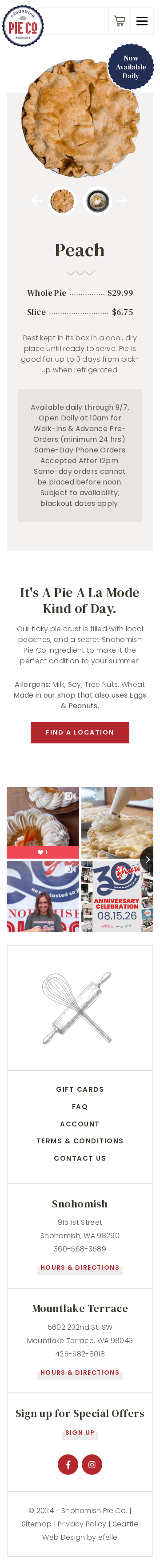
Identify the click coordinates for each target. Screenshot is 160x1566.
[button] (141, 21)
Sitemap (37, 1524)
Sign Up (80, 1432)
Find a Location (80, 732)
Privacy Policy (82, 1524)
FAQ (80, 1106)
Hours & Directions (80, 1267)
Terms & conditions (80, 1141)
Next (128, 201)
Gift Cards (80, 1089)
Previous (43, 201)
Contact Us (80, 1158)
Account (80, 1124)
